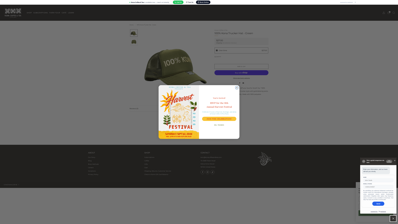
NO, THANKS (219, 125)
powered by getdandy (346, 2)
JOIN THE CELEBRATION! (219, 119)
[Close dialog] (236, 87)
